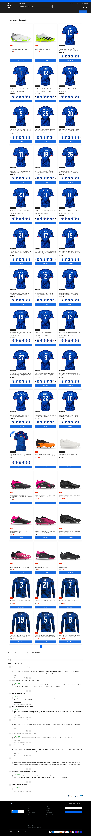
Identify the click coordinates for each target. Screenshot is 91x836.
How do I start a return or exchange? (21, 667)
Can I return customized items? (20, 758)
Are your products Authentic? (19, 784)
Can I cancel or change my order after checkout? (24, 771)
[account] (80, 7)
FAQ (28, 808)
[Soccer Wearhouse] (8, 5)
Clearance (83, 11)
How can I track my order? (19, 693)
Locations (48, 808)
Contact (29, 810)
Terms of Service (31, 816)
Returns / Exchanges (31, 812)
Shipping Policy (30, 818)
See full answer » (17, 675)
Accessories (51, 11)
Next (48, 646)
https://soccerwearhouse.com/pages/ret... (51, 671)
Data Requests (30, 825)
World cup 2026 (71, 11)
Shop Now (21, 60)
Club (26, 11)
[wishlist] (83, 7)
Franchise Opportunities (50, 814)
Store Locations (22, 3)
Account (29, 806)
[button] (27, 678)
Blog (47, 816)
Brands (33, 11)
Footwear (7, 11)
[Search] (51, 6)
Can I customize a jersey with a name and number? (25, 680)
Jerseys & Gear (17, 11)
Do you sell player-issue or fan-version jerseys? (24, 733)
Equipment (41, 11)
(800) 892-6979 (84, 3)
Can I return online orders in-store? (21, 744)
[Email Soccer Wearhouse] (18, 808)
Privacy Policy (30, 814)
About (47, 806)
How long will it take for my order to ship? (23, 706)
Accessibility (30, 821)
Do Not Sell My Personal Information (34, 827)
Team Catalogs (49, 812)
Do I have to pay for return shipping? (21, 719)
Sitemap (29, 823)
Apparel (60, 11)
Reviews (47, 810)
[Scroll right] (80, 56)
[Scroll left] (60, 56)
